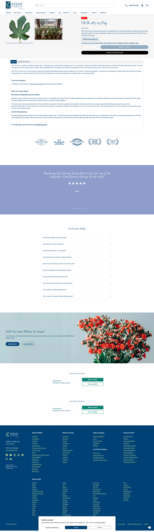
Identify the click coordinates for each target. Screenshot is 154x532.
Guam (33, 508)
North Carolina (97, 489)
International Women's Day (39, 448)
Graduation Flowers (68, 450)
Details (13, 62)
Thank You (65, 459)
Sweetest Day (35, 471)
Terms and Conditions (37, 84)
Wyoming (126, 500)
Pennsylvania (96, 502)
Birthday (65, 441)
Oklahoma (95, 498)
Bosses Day (35, 469)
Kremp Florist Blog (128, 452)
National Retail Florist (129, 448)
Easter (33, 452)
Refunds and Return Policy (134, 524)
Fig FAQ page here (41, 125)
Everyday (65, 445)
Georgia (34, 506)
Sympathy (65, 457)
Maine (64, 493)
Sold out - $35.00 (124, 47)
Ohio (94, 495)
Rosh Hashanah (36, 466)
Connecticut (35, 500)
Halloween (34, 436)
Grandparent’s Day (36, 464)
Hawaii (34, 510)
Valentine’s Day (36, 445)
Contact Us (126, 443)
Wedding (65, 462)
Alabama (34, 483)
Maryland (65, 495)
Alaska (34, 485)
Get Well (65, 448)
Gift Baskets (96, 443)
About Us (126, 438)
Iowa (64, 485)
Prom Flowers (66, 452)
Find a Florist (96, 453)
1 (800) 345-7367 (10, 443)
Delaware (34, 502)
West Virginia (127, 495)
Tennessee (95, 513)
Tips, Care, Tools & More (130, 455)
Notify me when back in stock (115, 52)
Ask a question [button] (92, 384)
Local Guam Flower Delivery (100, 460)
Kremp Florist (13, 524)
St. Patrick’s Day (36, 450)
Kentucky (65, 489)
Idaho (33, 513)
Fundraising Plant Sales (130, 445)
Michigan (65, 500)
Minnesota (65, 502)
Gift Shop (95, 445)
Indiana (64, 483)
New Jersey (96, 483)
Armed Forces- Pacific (37, 493)
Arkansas (34, 489)
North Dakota (96, 491)
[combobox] (74, 5)
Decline (100, 527)
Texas (94, 515)
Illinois (33, 515)
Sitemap (146, 524)
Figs (60, 12)
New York (95, 487)
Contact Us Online (28, 344)
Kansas (64, 487)
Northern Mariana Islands (99, 493)
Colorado (34, 498)
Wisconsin (126, 498)
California (34, 495)
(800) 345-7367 (12, 344)
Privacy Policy (100, 522)
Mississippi (65, 504)
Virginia (126, 489)
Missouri (65, 506)
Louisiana (65, 491)
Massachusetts (66, 498)
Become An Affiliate (129, 459)
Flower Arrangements (98, 436)
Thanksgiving (35, 438)
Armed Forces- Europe (37, 491)
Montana (65, 508)
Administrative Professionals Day (40, 455)
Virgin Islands (127, 487)
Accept (76, 527)
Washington (127, 493)
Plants (94, 438)
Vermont (126, 485)
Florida (34, 504)
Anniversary (66, 436)
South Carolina (97, 508)
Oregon (95, 500)
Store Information (128, 436)
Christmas (34, 443)
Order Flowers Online (98, 455)
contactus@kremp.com (12, 450)
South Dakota (96, 510)
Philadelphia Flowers (98, 457)
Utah (125, 483)
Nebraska (65, 510)
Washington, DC (128, 491)
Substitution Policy (24, 62)
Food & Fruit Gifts (97, 441)
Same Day (8, 12)
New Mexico (96, 485)
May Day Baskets (36, 457)
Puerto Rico (96, 504)
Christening (65, 443)
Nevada (64, 513)
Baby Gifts (65, 438)
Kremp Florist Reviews (129, 441)
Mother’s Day (35, 459)
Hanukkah (34, 441)
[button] (147, 5)
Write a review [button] (92, 379)
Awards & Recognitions (129, 450)
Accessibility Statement (129, 462)
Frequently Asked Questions (131, 457)
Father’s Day (35, 462)
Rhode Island (96, 506)
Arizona (34, 487)
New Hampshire (67, 515)
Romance (65, 455)
